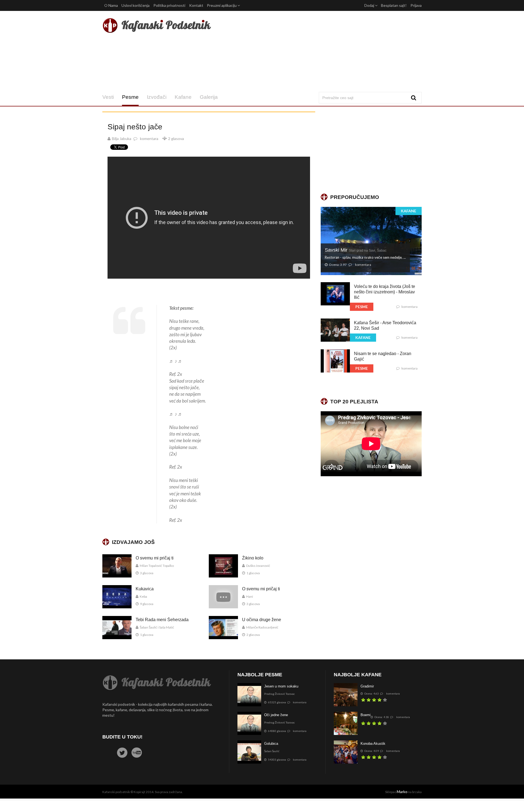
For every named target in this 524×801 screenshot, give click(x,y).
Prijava (416, 5)
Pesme (130, 97)
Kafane (183, 97)
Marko (402, 791)
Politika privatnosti (169, 5)
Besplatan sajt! (394, 5)
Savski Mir (355, 250)
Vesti (108, 97)
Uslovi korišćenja (135, 5)
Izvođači (156, 97)
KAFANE (408, 211)
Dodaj (369, 5)
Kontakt (196, 5)
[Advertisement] (316, 51)
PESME (361, 306)
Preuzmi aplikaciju (222, 5)
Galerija (209, 97)
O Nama (111, 5)
